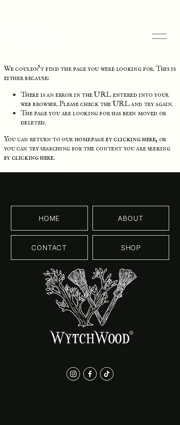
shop (131, 248)
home (49, 218)
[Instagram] (73, 374)
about (130, 218)
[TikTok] (106, 374)
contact (49, 248)
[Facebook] (90, 374)
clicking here (134, 139)
